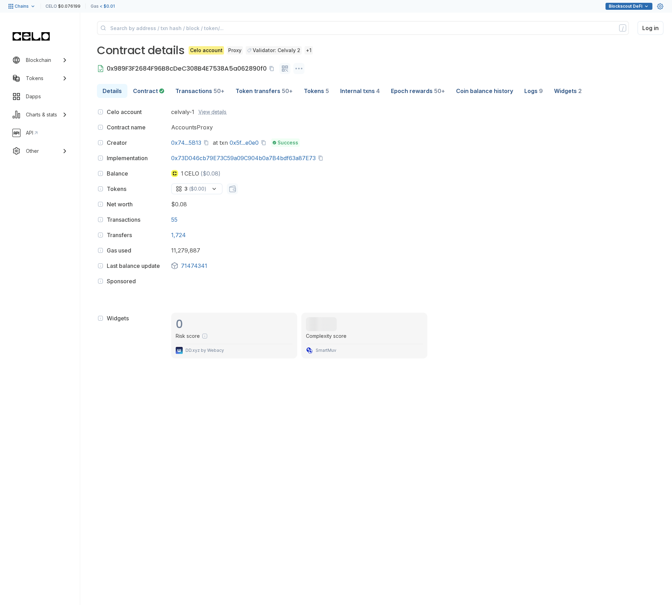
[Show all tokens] (232, 188)
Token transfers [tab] (264, 90)
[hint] (100, 111)
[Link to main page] (31, 36)
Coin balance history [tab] (484, 90)
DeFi (625, 6)
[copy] (273, 68)
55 (174, 219)
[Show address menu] (298, 68)
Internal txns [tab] (360, 90)
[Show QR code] (284, 68)
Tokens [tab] (316, 90)
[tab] (148, 91)
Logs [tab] (533, 90)
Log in (650, 27)
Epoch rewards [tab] (418, 90)
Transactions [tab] (199, 90)
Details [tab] (112, 90)
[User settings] (660, 6)
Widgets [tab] (568, 90)
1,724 (178, 235)
